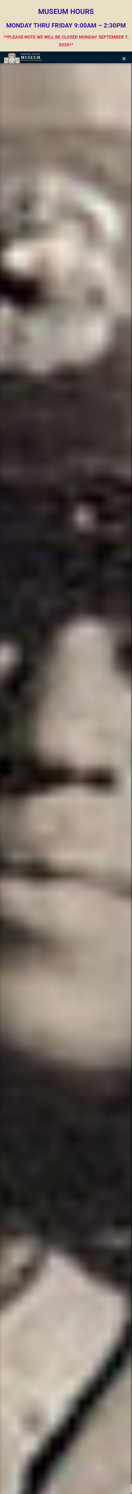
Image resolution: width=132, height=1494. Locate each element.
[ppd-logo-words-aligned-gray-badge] (23, 54)
